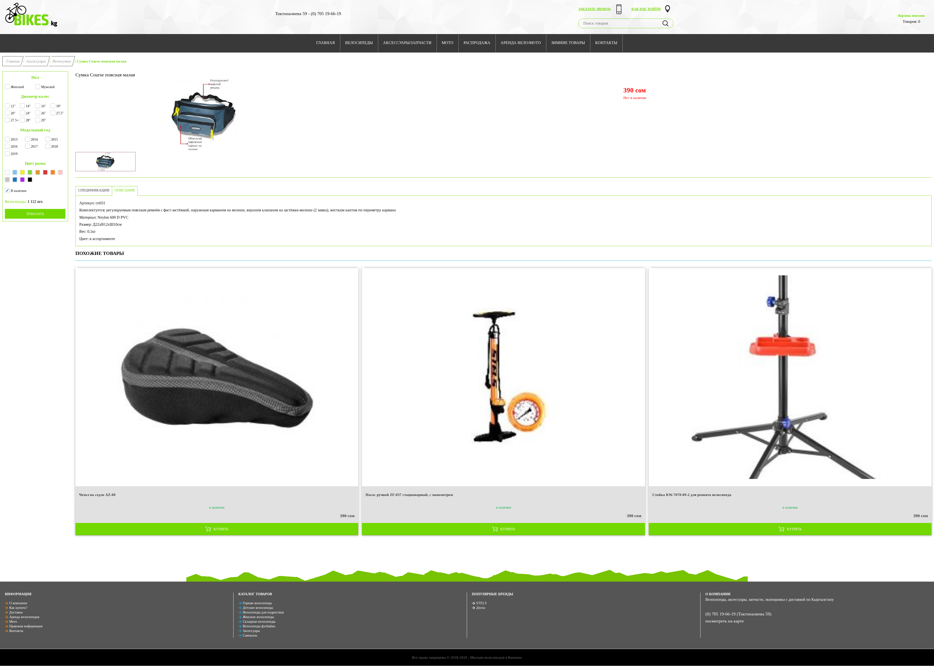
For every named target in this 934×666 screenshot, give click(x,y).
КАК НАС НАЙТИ (646, 9)
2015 (54, 139)
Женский (17, 87)
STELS (481, 603)
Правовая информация (25, 626)
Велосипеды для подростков (263, 612)
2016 (14, 146)
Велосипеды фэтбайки (259, 626)
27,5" (60, 113)
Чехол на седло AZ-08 (97, 495)
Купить (221, 529)
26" (43, 113)
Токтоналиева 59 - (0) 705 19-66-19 (308, 13)
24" (28, 113)
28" (28, 120)
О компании (18, 603)
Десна (480, 608)
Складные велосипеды (259, 621)
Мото (13, 621)
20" (13, 113)
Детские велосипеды (258, 608)
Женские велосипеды (258, 617)
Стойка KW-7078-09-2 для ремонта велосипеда (691, 495)
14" (28, 106)
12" (13, 106)
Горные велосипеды (257, 603)
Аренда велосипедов (24, 617)
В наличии (19, 191)
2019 (14, 154)
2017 (34, 146)
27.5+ (15, 120)
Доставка (16, 612)
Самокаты (250, 635)
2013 (14, 139)
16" (43, 106)
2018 (54, 146)
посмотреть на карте (724, 621)
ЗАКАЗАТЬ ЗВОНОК (594, 9)
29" (43, 120)
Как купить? (18, 608)
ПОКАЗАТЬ (35, 214)
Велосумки (62, 61)
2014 (34, 139)
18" (58, 106)
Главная (13, 61)
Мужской (48, 87)
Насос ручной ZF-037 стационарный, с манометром (409, 495)
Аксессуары (36, 61)
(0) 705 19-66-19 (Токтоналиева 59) (738, 614)
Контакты (16, 631)
